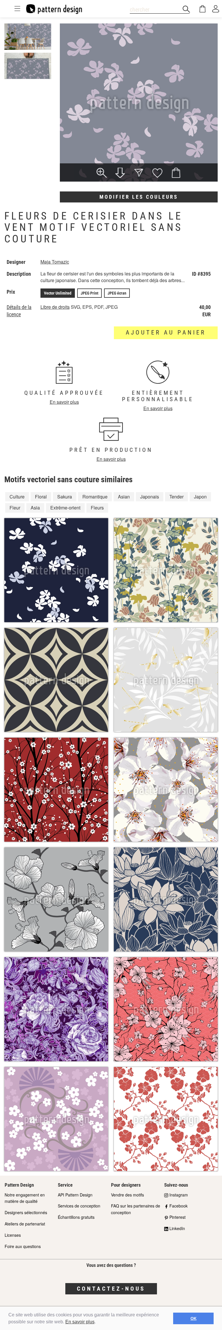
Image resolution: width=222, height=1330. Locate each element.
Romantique (95, 496)
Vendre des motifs (127, 1195)
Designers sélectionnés (26, 1212)
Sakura (64, 496)
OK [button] (193, 1318)
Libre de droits (55, 307)
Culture (17, 496)
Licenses (13, 1235)
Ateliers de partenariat (25, 1224)
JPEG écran (117, 293)
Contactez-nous (111, 1288)
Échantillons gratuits (76, 1217)
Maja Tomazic (54, 261)
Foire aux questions (23, 1246)
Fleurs (97, 507)
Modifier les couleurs (138, 197)
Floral (41, 496)
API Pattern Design (75, 1195)
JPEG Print (89, 293)
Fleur (15, 507)
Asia (35, 507)
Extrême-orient (65, 507)
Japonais (149, 496)
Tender (176, 496)
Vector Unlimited (57, 293)
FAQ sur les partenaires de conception (135, 1209)
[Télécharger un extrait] (120, 173)
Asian (124, 496)
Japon (200, 496)
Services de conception (79, 1206)
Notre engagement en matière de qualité (25, 1198)
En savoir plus (80, 1321)
